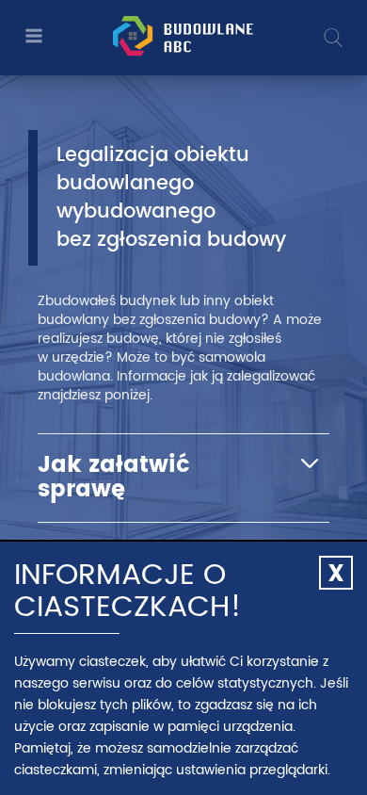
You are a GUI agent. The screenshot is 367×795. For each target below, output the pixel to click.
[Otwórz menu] (32, 37)
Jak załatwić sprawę (113, 478)
